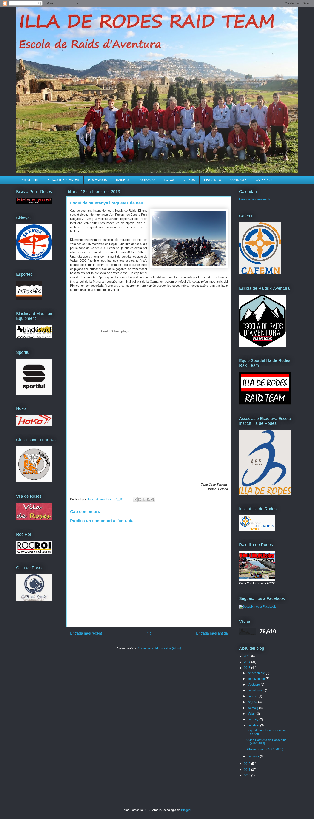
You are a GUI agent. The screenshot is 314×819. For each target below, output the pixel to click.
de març (253, 719)
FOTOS (169, 179)
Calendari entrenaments (255, 199)
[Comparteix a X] (144, 499)
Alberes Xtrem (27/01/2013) (264, 749)
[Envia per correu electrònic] (135, 499)
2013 (247, 667)
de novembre (257, 678)
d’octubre (254, 684)
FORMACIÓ (147, 179)
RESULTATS (212, 179)
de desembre (257, 673)
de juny (253, 702)
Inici (149, 633)
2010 (247, 775)
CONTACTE (238, 179)
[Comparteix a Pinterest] (153, 499)
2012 (247, 763)
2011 (247, 769)
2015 (247, 656)
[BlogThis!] (139, 499)
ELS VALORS (97, 179)
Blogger (186, 810)
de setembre (256, 690)
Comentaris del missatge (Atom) (159, 648)
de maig (253, 708)
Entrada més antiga (212, 633)
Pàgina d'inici (29, 179)
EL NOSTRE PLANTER (63, 179)
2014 (247, 662)
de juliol (253, 696)
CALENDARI (264, 179)
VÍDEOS (189, 179)
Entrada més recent (86, 633)
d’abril (252, 713)
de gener (254, 756)
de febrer (254, 725)
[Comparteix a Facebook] (148, 499)
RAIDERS (122, 179)
